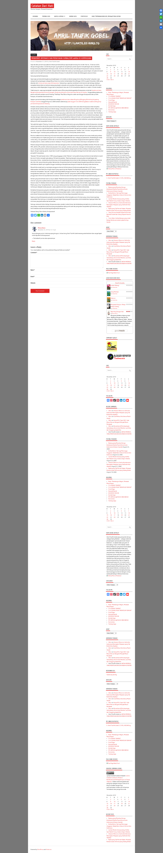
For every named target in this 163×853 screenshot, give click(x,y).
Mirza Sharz (41, 228)
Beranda (35, 16)
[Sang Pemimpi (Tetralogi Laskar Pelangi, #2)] (108, 295)
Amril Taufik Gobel (54, 61)
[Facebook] (161, 10)
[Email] (161, 24)
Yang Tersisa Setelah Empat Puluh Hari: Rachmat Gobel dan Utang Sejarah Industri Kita (119, 214)
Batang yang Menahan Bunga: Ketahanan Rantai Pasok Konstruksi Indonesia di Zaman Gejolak (117, 189)
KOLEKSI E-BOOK (113, 104)
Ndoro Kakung (114, 313)
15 (107, 74)
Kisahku (33, 55)
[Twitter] (161, 14)
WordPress (40, 849)
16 (111, 74)
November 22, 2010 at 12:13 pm (47, 229)
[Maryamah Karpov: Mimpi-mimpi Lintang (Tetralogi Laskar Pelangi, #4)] (108, 308)
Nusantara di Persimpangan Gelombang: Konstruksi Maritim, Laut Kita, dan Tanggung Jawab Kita (119, 257)
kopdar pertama (96, 90)
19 (122, 74)
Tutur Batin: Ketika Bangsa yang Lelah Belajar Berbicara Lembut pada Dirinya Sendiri (118, 220)
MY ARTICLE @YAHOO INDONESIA (118, 108)
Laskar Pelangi (115, 285)
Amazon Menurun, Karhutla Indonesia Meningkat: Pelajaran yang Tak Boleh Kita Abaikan (118, 204)
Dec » (112, 79)
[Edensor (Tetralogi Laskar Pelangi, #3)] (108, 302)
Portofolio (84, 16)
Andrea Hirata (114, 287)
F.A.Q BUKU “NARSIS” (114, 96)
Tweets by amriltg (112, 674)
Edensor (113, 298)
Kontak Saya (73, 16)
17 (114, 74)
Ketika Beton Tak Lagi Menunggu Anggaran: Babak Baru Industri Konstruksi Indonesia (119, 195)
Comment (34, 252)
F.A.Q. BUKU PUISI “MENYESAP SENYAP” (120, 98)
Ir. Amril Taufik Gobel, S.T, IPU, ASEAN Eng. (119, 178)
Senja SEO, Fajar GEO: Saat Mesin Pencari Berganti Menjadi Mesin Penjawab (118, 252)
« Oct (108, 79)
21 (129, 74)
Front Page (111, 100)
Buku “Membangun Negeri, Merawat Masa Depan (106, 16)
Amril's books (120, 283)
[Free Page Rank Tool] (113, 273)
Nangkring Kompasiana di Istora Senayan (42, 92)
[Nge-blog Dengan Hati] (108, 315)
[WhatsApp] (161, 17)
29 (107, 78)
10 (114, 71)
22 (107, 76)
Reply (33, 241)
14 (129, 71)
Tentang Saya (46, 16)
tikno (110, 240)
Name (33, 270)
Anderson (48, 849)
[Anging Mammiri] (112, 351)
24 (114, 76)
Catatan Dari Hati (42, 6)
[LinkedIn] (161, 20)
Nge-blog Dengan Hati (117, 311)
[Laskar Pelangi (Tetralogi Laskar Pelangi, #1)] (108, 289)
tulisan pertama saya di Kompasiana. (48, 83)
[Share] (161, 27)
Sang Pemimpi (115, 292)
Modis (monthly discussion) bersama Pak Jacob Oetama (71, 92)
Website (33, 283)
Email (33, 276)
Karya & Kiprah (59, 16)
